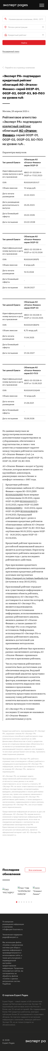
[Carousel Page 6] (29, 902)
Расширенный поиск (10, 51)
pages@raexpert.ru (10, 937)
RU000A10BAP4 (28, 511)
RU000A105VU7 (28, 501)
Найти (24, 42)
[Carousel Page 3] (21, 902)
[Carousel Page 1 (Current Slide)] (16, 902)
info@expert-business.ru (12, 929)
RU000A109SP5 (14, 508)
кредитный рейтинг (16, 126)
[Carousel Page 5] (26, 902)
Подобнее (6, 983)
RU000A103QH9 (14, 495)
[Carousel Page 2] (19, 902)
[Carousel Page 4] (24, 902)
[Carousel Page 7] (31, 902)
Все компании (35, 869)
